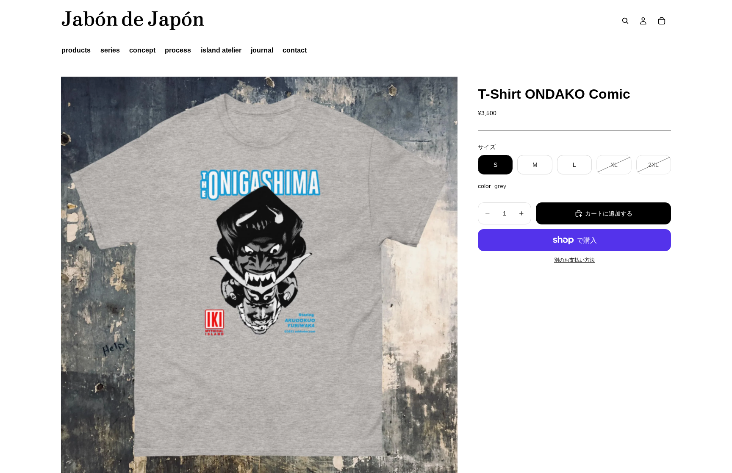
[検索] (625, 20)
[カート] (661, 20)
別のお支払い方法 (574, 260)
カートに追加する (608, 213)
